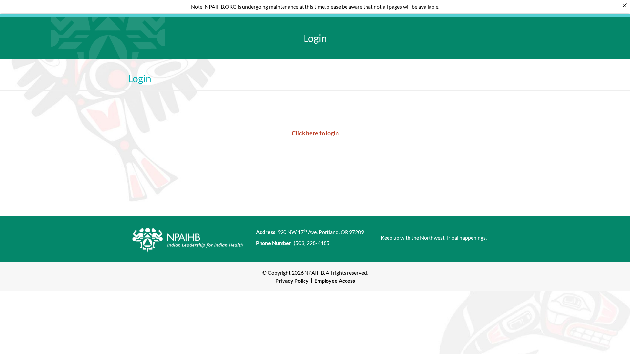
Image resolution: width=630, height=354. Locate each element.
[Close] (625, 5)
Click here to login (315, 133)
